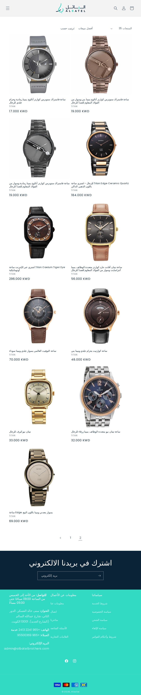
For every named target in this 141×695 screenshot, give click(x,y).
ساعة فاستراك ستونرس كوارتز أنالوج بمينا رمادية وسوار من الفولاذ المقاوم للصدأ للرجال (39, 185)
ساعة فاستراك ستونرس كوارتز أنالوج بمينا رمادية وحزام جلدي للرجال (37, 101)
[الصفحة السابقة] (61, 538)
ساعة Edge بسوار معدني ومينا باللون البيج (31, 512)
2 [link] (80, 538)
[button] (8, 8)
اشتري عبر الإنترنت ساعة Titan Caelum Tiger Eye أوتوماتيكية (37, 269)
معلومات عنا (57, 603)
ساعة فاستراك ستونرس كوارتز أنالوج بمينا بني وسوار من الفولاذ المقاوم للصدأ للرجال (100, 101)
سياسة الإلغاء (99, 628)
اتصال (53, 612)
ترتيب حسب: (68, 28)
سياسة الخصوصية (101, 612)
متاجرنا (54, 620)
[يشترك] (99, 575)
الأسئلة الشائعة (58, 628)
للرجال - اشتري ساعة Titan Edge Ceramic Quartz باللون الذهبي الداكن (100, 185)
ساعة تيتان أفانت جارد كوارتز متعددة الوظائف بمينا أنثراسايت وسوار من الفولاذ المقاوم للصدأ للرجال (96, 269)
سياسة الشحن (100, 620)
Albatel (75, 691)
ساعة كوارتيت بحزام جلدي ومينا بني (89, 351)
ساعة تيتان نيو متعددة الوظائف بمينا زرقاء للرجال (95, 431)
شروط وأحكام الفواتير (104, 637)
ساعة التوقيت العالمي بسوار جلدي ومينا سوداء (32, 351)
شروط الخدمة (100, 603)
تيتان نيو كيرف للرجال (20, 431)
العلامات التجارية (59, 637)
